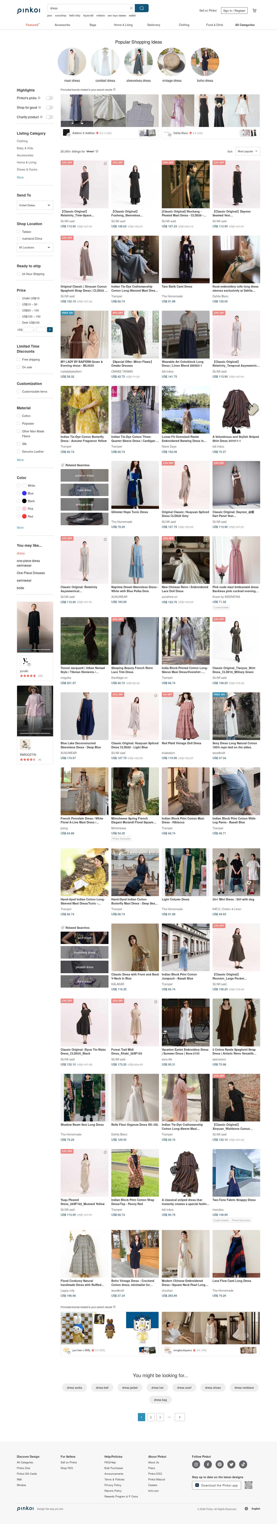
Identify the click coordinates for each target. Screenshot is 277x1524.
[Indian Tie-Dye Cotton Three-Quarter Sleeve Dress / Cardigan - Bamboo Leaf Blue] (135, 410)
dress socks (74, 1387)
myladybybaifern (71, 371)
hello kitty (75, 15)
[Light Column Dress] (186, 872)
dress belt (102, 1387)
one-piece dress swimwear (28, 563)
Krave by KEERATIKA (226, 597)
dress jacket (130, 1387)
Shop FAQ (67, 1468)
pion (49, 15)
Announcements (113, 1473)
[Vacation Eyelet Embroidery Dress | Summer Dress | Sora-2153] (186, 1022)
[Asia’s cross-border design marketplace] (28, 10)
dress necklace (244, 1387)
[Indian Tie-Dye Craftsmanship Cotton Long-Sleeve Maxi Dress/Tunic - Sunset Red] (186, 1098)
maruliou (218, 1209)
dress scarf (184, 1387)
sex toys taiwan (117, 15)
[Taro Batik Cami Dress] (186, 260)
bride (20, 587)
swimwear (24, 580)
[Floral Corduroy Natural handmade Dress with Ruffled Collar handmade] (84, 1254)
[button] (50, 329)
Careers (152, 1485)
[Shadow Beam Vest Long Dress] (84, 1098)
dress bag (160, 1400)
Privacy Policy (112, 1485)
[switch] (35, 98)
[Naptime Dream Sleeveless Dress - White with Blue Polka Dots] (135, 560)
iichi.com (153, 1490)
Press (151, 1468)
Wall (19, 1479)
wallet (132, 15)
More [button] (20, 177)
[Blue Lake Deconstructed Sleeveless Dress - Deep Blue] (84, 716)
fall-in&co (168, 371)
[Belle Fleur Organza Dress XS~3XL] (135, 1098)
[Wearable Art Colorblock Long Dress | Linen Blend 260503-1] (186, 335)
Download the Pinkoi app (219, 1485)
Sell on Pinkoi (208, 10)
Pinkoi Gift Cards (27, 1473)
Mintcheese (118, 828)
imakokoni (168, 753)
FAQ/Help (110, 1462)
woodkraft (219, 753)
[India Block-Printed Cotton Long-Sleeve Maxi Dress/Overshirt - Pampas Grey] (186, 641)
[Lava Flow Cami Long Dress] (236, 1254)
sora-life (167, 1059)
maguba (66, 678)
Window (21, 1485)
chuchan (167, 1290)
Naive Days (169, 446)
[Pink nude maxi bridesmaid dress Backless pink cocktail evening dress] (236, 560)
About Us (153, 1462)
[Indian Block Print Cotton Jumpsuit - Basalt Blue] (186, 947)
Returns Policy (113, 1490)
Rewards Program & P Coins (121, 1496)
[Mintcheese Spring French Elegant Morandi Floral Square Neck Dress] (135, 791)
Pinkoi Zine (23, 1468)
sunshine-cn (169, 597)
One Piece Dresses (31, 572)
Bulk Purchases (113, 1468)
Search (142, 8)
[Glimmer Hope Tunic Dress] (135, 485)
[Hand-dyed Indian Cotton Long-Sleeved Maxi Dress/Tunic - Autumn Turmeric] (84, 872)
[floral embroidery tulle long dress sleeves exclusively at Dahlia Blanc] (236, 260)
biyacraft (88, 15)
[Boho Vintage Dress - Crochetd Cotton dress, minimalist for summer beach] (135, 1254)
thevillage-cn (119, 678)
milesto (100, 15)
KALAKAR (117, 984)
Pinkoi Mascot (156, 1479)
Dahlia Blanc (221, 296)
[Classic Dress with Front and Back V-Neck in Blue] (135, 947)
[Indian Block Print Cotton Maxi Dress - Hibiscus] (186, 791)
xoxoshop (60, 15)
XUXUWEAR (119, 597)
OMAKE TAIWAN (122, 371)
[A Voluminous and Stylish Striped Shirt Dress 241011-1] (236, 410)
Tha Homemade (172, 296)
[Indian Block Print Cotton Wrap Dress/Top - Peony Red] (135, 1173)
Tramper (116, 296)
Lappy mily (67, 1290)
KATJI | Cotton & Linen (227, 909)
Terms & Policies (114, 1479)
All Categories (25, 1462)
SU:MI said (68, 221)
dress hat (157, 1387)
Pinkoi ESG (155, 1473)
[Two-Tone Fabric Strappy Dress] (236, 1173)
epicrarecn (219, 1059)
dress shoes (213, 1387)
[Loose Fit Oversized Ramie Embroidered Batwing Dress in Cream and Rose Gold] (186, 410)
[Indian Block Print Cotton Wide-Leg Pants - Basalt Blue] (236, 791)
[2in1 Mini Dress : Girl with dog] (236, 872)
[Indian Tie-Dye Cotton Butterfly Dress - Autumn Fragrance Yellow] (84, 410)
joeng (64, 828)
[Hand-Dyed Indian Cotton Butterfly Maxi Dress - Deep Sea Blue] (135, 872)
